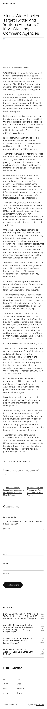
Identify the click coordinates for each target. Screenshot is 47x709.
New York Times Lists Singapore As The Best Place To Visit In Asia (35, 491)
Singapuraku (25, 67)
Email (5, 564)
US (5, 474)
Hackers (7, 470)
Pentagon (34, 470)
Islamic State (23, 470)
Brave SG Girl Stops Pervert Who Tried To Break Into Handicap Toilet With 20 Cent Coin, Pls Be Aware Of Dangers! (20, 616)
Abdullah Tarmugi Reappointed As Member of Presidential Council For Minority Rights (13, 491)
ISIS (14, 470)
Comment (7, 528)
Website (6, 573)
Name (5, 554)
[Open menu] (42, 3)
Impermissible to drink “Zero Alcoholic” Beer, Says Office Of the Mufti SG (19, 651)
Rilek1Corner (9, 3)
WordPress (40, 705)
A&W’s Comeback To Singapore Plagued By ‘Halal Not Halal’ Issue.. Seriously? (17, 640)
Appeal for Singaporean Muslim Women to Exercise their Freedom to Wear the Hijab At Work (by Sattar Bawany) (19, 628)
